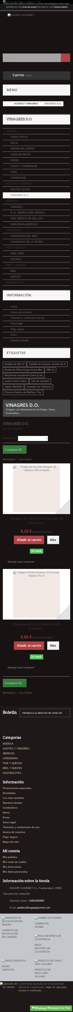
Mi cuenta (11, 851)
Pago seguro (17, 329)
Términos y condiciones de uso (27, 317)
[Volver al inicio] (6, 103)
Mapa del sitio (11, 842)
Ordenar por (10, 438)
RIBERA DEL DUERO (22, 148)
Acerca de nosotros (21, 312)
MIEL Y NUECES (16, 265)
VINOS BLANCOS (20, 154)
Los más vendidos (13, 798)
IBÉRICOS (12, 201)
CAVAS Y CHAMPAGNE (23, 166)
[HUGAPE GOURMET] (36, 29)
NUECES (15, 276)
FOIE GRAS (17, 253)
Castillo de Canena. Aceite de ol (47, 364)
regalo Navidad (13, 386)
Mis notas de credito (14, 862)
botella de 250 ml (15, 364)
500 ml (50, 369)
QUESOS (15, 259)
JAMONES (16, 206)
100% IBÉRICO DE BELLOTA (26, 218)
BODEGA (11, 131)
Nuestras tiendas (19, 340)
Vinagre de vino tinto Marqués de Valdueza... (36, 521)
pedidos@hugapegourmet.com (33, 907)
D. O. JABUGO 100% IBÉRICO (27, 212)
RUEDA (14, 160)
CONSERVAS (14, 230)
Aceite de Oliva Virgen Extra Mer (23, 369)
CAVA (13, 172)
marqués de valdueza (38, 386)
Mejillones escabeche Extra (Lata (24, 375)
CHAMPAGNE (18, 177)
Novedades (9, 793)
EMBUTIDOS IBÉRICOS (24, 224)
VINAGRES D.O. (19, 195)
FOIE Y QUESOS (16, 247)
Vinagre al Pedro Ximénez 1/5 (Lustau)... (36, 626)
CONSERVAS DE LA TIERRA (26, 241)
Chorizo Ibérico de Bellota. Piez (23, 392)
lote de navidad (40, 381)
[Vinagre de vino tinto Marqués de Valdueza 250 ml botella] (36, 488)
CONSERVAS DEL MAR (23, 236)
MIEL (13, 271)
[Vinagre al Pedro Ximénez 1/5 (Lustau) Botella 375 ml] (36, 594)
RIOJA (14, 142)
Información (19, 295)
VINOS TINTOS (19, 137)
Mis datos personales (15, 871)
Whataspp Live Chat (58, 1008)
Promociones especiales (17, 788)
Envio (13, 334)
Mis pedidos (10, 857)
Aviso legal (16, 323)
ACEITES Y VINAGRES (19, 183)
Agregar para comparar (20, 561)
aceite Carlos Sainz (16, 381)
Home (13, 306)
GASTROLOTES (15, 282)
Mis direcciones (12, 866)
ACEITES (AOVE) (20, 189)
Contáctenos (10, 807)
